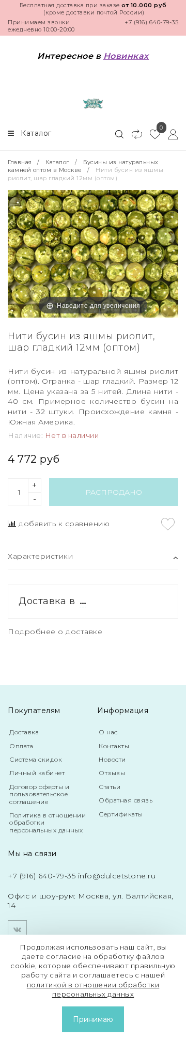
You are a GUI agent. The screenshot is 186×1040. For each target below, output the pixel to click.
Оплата (21, 746)
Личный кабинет (37, 773)
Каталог (57, 162)
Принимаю (93, 1019)
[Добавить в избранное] (168, 524)
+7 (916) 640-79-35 (151, 22)
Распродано (113, 492)
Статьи (109, 787)
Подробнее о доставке (55, 631)
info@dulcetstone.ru (117, 875)
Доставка (24, 732)
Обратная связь (125, 800)
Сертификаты (121, 814)
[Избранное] (151, 133)
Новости (112, 759)
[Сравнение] (132, 133)
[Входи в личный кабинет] (169, 133)
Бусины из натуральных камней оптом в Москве (83, 166)
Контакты (114, 746)
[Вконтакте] (17, 929)
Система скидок (35, 759)
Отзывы (112, 773)
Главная (21, 162)
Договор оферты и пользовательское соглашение (39, 794)
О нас (108, 732)
